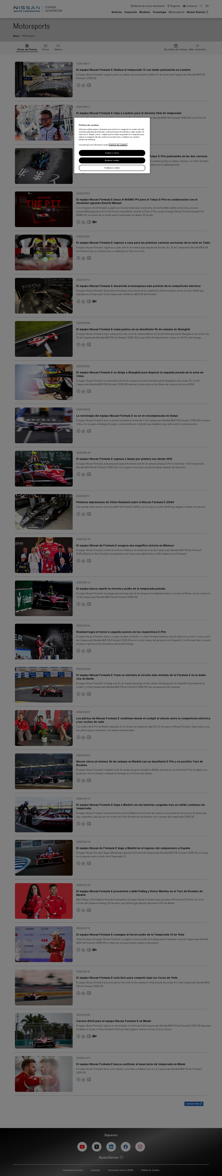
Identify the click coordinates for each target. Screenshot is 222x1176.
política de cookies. (118, 145)
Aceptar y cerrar (112, 153)
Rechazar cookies (112, 160)
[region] (112, 145)
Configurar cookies (112, 168)
